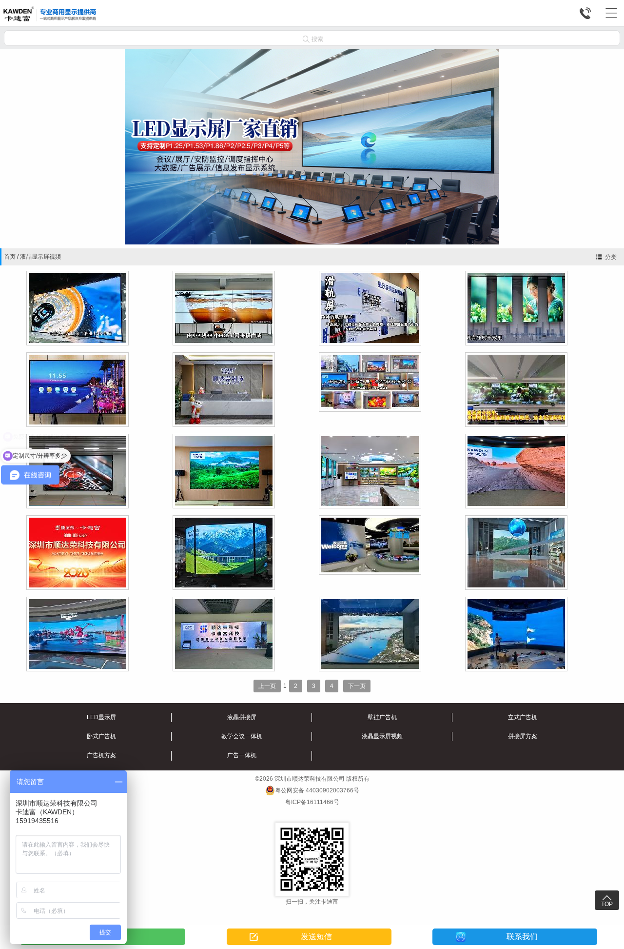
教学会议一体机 (241, 736)
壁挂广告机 (382, 717)
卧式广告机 (101, 736)
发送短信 (316, 936)
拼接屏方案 (522, 736)
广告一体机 (241, 755)
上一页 (267, 686)
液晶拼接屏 (241, 717)
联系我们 (522, 936)
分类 (611, 257)
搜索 (313, 38)
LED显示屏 (101, 717)
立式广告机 (522, 717)
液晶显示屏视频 (40, 256)
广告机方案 (101, 755)
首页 (10, 256)
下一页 (357, 686)
